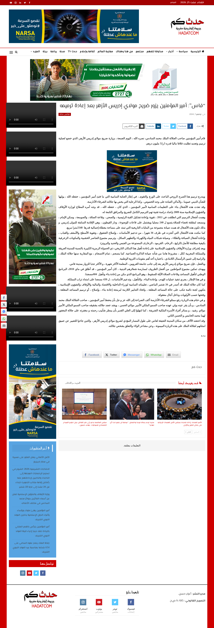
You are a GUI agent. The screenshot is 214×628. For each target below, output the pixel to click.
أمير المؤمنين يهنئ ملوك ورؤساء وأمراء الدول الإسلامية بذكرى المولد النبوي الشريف (31, 515)
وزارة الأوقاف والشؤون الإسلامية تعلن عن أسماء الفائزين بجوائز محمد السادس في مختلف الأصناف (30, 499)
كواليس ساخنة (65, 114)
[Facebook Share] (4, 297)
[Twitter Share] (4, 304)
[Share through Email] (4, 326)
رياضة (53, 52)
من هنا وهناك (124, 52)
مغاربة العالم (105, 52)
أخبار (171, 52)
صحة (62, 52)
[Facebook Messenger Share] (4, 311)
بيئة (45, 52)
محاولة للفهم (155, 52)
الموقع (173, 2)
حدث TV (72, 52)
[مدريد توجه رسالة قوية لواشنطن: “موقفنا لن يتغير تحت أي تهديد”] (132, 404)
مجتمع (140, 52)
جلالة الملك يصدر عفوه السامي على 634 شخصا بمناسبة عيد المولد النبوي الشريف (31, 547)
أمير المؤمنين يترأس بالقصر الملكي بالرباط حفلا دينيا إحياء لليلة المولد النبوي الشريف (32, 531)
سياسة (183, 52)
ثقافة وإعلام (87, 52)
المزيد (36, 52)
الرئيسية (196, 52)
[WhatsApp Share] (4, 319)
